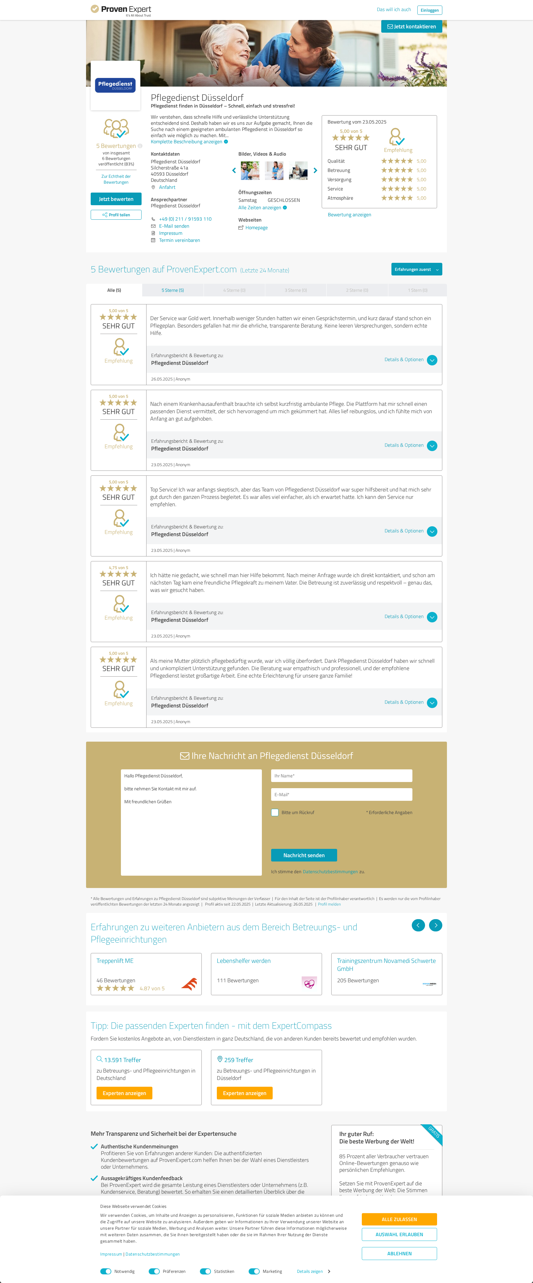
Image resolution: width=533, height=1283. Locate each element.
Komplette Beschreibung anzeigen (186, 141)
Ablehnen (399, 1253)
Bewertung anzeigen (349, 214)
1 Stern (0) (418, 290)
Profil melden (329, 904)
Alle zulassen (399, 1219)
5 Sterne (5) (173, 290)
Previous (234, 171)
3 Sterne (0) (296, 290)
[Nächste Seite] (435, 925)
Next (315, 171)
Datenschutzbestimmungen (153, 1254)
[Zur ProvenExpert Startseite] (121, 12)
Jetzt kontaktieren (414, 26)
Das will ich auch (394, 9)
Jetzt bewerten (116, 199)
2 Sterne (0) (357, 290)
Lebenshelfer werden (244, 960)
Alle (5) (114, 290)
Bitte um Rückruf (298, 812)
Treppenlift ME (115, 960)
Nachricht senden (304, 855)
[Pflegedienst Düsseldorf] (115, 85)
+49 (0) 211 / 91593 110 (185, 218)
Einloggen (430, 10)
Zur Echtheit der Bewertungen (116, 179)
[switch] (154, 1271)
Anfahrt (167, 187)
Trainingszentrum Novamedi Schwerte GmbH (386, 964)
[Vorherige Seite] (418, 925)
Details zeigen (310, 1271)
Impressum (111, 1254)
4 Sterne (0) (234, 290)
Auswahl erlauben (399, 1234)
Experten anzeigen (124, 1093)
